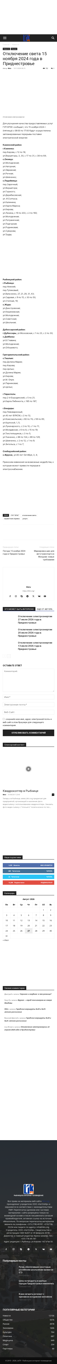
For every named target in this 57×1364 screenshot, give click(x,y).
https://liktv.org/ (28, 591)
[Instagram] (17, 596)
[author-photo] (28, 583)
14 (36, 920)
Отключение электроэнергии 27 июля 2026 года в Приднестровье (35, 619)
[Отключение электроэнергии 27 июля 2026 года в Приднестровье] (10, 619)
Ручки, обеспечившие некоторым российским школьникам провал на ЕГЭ (36, 1270)
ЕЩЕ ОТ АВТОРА (44, 609)
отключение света (29, 515)
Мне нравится (46, 865)
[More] (44, 74)
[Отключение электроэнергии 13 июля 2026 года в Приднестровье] (10, 646)
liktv (9, 68)
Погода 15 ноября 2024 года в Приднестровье (14, 552)
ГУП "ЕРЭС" (15, 515)
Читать (49, 871)
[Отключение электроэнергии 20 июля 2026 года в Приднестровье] (10, 632)
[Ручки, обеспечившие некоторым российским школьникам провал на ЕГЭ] (10, 1270)
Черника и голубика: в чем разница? (35, 994)
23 (51, 925)
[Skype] (22, 596)
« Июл (6, 940)
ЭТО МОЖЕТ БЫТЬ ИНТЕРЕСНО (19, 609)
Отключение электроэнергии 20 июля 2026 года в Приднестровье (35, 632)
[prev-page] (4, 656)
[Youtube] (46, 596)
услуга (25, 519)
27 (29, 931)
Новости (15, 44)
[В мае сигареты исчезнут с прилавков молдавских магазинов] (10, 1297)
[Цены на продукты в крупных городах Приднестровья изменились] (10, 1284)
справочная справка (12, 519)
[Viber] (31, 74)
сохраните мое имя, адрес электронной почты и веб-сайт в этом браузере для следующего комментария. (27, 722)
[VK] (12, 74)
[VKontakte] (40, 596)
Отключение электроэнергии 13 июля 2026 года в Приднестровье (35, 645)
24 (7, 931)
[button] (4, 38)
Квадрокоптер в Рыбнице (20, 791)
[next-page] (9, 656)
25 (14, 931)
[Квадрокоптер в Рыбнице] (28, 768)
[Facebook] (5, 74)
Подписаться (46, 882)
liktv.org (45, 1201)
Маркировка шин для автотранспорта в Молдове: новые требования (44, 555)
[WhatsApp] (37, 74)
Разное (14, 49)
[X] (18, 74)
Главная (6, 44)
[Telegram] (24, 74)
